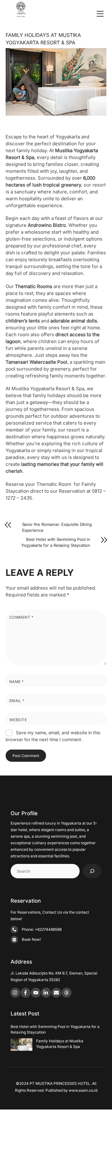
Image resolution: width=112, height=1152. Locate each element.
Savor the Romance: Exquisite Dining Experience (57, 527)
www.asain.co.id (83, 1090)
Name (16, 681)
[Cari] (92, 871)
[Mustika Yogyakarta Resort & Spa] (21, 14)
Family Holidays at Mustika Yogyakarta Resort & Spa (59, 1044)
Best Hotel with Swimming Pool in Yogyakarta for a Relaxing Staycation (55, 542)
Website (18, 719)
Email (16, 700)
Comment (21, 617)
